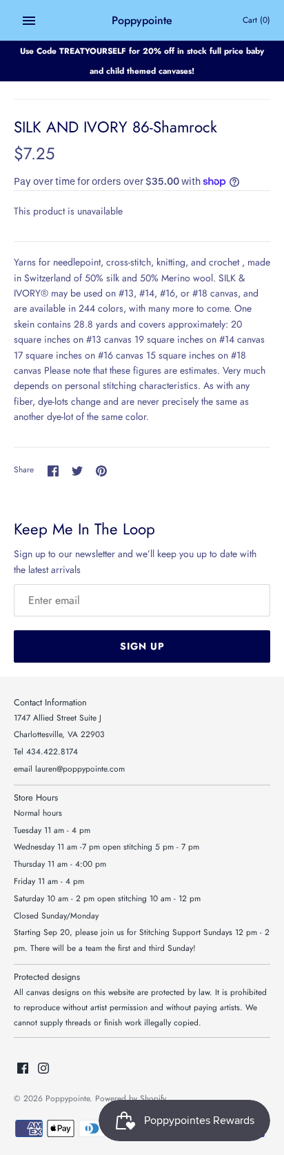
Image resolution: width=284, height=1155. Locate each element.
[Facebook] (22, 1069)
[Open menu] (29, 21)
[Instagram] (43, 1069)
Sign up (142, 646)
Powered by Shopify (130, 1098)
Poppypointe (67, 1098)
